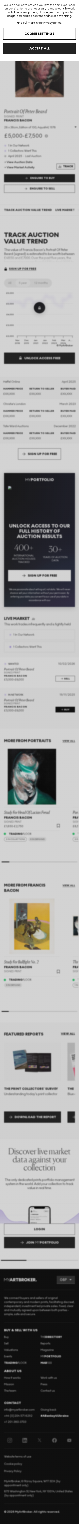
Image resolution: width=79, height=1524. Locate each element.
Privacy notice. (52, 22)
